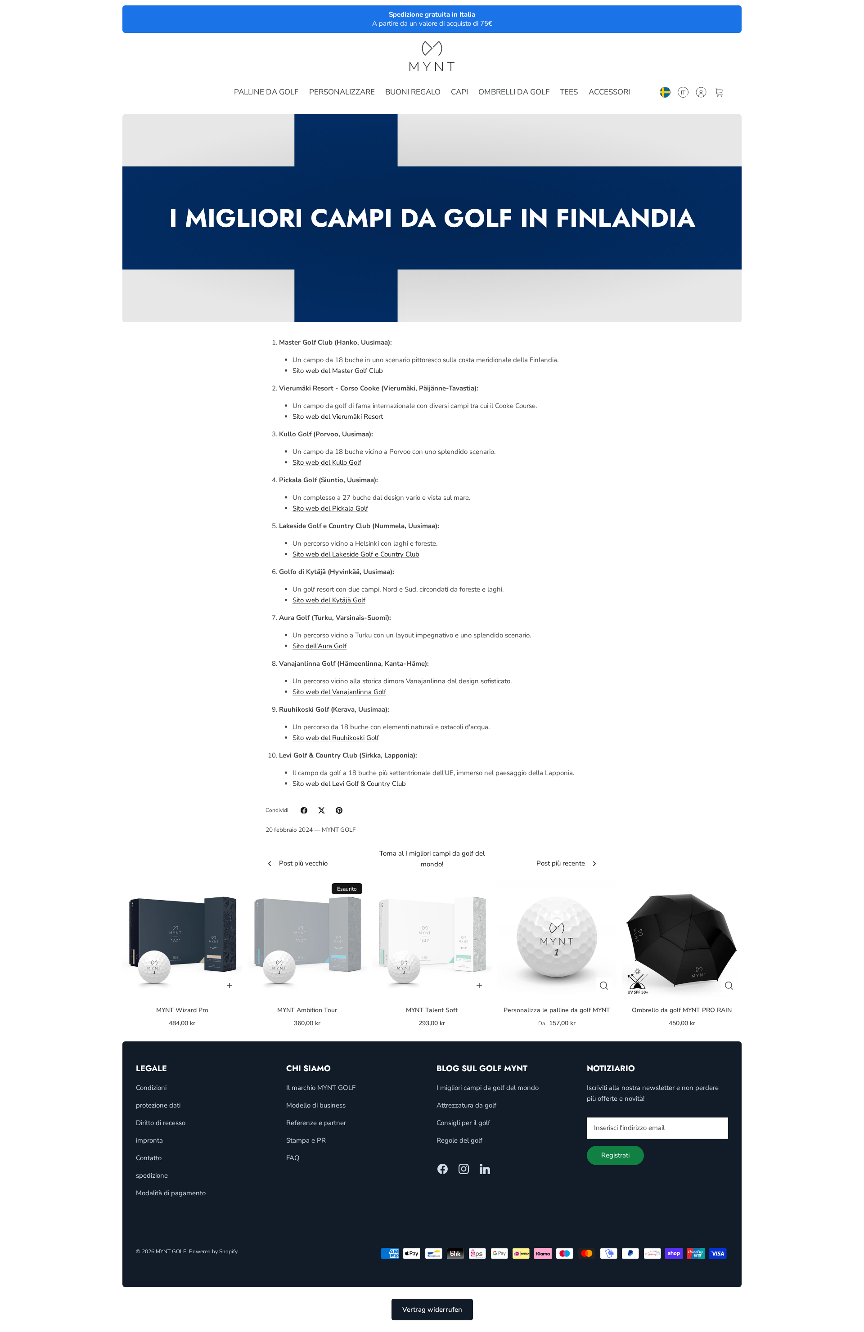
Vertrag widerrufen (432, 1309)
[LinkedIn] (484, 1169)
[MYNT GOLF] (432, 56)
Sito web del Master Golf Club (337, 370)
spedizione (152, 1175)
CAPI (459, 92)
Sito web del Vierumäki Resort (337, 416)
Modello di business (316, 1105)
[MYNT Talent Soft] (432, 938)
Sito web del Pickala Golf (330, 508)
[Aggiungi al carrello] (229, 986)
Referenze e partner (316, 1122)
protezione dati (158, 1105)
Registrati (615, 1155)
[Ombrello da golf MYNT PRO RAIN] (682, 938)
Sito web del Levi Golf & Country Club (349, 783)
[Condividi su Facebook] (304, 810)
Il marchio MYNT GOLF (321, 1087)
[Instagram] (463, 1169)
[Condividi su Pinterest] (339, 810)
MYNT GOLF (171, 1251)
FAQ (293, 1157)
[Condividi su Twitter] (321, 810)
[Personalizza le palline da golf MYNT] (557, 938)
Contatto (149, 1157)
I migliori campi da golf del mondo (487, 1087)
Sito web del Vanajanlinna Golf (339, 691)
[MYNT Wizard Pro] (182, 938)
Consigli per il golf (463, 1122)
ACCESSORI (609, 92)
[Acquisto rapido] (604, 986)
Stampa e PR (306, 1140)
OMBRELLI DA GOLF (513, 92)
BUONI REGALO (413, 92)
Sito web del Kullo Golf (326, 462)
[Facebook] (442, 1169)
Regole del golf (459, 1140)
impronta (149, 1140)
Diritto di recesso (160, 1122)
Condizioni (151, 1087)
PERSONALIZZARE (342, 92)
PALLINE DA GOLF (266, 92)
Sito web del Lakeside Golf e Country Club (355, 554)
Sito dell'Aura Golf (319, 645)
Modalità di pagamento (171, 1192)
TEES (569, 92)
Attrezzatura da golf (466, 1105)
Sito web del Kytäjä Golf (328, 600)
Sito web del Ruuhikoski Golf (335, 737)
